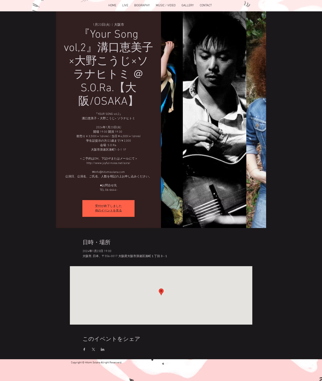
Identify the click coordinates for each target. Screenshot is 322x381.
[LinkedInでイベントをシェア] (102, 349)
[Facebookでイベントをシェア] (84, 349)
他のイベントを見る (108, 211)
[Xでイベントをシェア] (93, 349)
